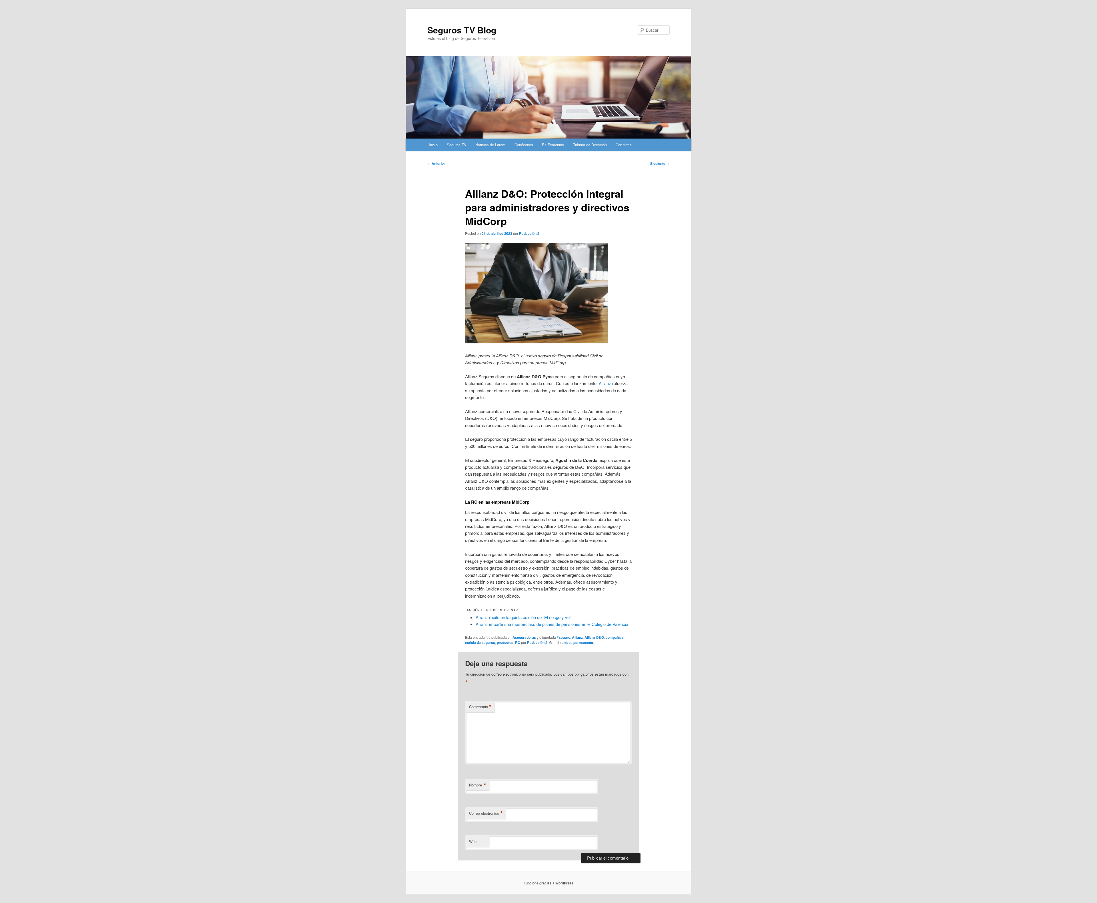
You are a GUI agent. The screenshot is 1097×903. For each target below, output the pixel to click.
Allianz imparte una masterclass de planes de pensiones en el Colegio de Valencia (552, 624)
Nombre (477, 785)
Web (473, 841)
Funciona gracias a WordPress (549, 883)
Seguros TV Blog (461, 30)
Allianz (605, 383)
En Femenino (553, 144)
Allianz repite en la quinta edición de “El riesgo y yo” (523, 617)
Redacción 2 (529, 233)
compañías (615, 637)
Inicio (433, 144)
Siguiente (660, 163)
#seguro (563, 637)
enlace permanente (577, 642)
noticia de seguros (480, 642)
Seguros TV (457, 144)
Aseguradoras (524, 637)
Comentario (480, 706)
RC (517, 642)
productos (505, 642)
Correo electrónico (486, 813)
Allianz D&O (594, 637)
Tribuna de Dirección (590, 144)
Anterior (436, 163)
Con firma (624, 144)
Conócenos (524, 144)
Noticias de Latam (490, 144)
